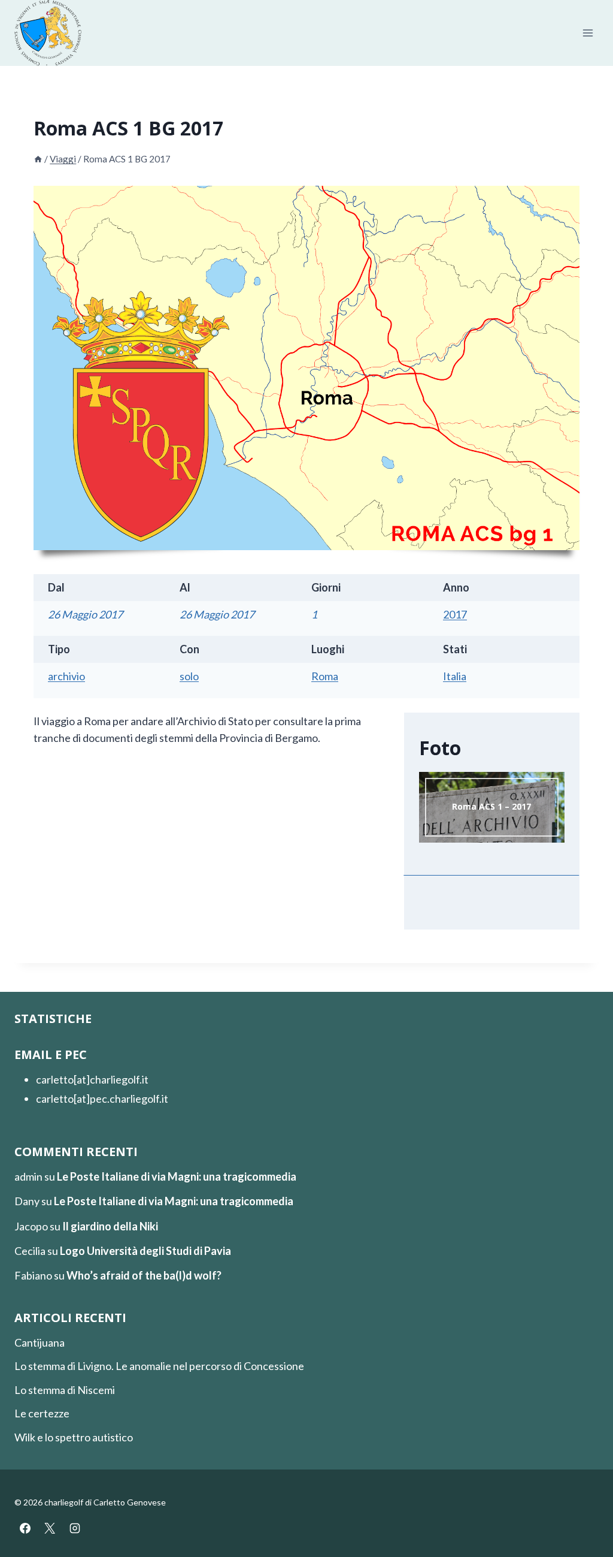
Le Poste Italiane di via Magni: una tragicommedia (176, 1176)
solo (189, 676)
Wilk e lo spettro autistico (73, 1437)
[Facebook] (25, 1528)
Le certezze (41, 1413)
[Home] (38, 158)
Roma (324, 676)
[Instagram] (75, 1528)
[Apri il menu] (587, 33)
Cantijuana (39, 1342)
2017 (455, 614)
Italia (454, 676)
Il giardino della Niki (110, 1226)
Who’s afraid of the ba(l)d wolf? (143, 1275)
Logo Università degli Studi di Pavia (145, 1250)
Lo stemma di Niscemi (64, 1389)
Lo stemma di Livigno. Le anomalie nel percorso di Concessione (159, 1365)
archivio (66, 676)
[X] (49, 1528)
